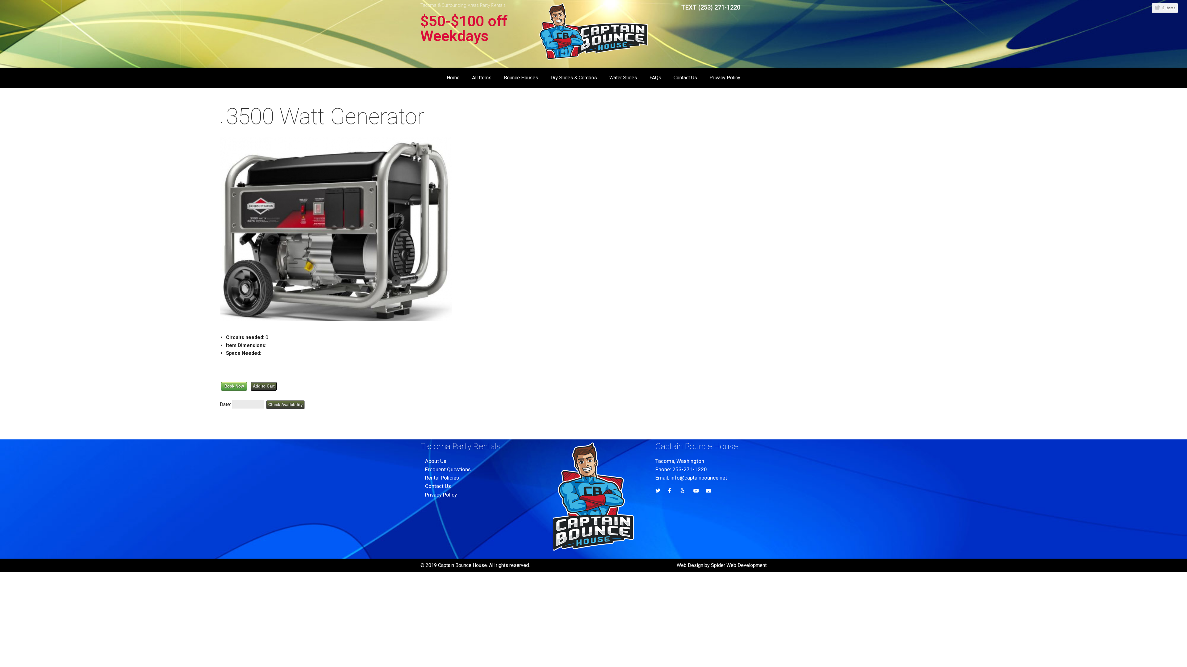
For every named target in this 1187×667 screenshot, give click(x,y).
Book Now (234, 386)
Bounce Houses (521, 78)
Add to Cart (263, 386)
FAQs (655, 78)
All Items (481, 78)
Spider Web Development (739, 565)
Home (453, 78)
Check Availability (285, 404)
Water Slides (623, 78)
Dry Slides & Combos (574, 78)
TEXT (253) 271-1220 (710, 7)
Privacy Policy (724, 78)
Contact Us (685, 78)
